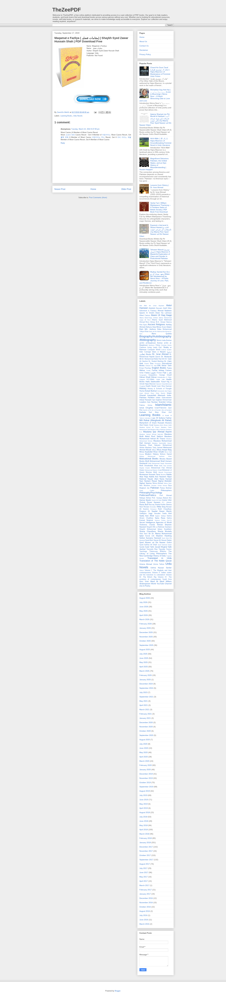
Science (149, 520)
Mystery (163, 474)
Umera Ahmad (145, 564)
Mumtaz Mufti (151, 472)
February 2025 (145, 675)
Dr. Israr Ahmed (160, 354)
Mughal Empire (144, 468)
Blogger (117, 991)
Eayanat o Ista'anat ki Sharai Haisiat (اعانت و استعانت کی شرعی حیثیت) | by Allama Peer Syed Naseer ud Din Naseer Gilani (155, 230)
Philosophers (166, 490)
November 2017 (146, 851)
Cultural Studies (166, 349)
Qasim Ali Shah (157, 500)
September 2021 (146, 697)
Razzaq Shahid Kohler (157, 505)
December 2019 (146, 774)
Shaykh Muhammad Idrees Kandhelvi (155, 529)
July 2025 (143, 654)
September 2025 (146, 645)
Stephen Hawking (164, 536)
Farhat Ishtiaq (158, 370)
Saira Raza (160, 518)
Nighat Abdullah (165, 481)
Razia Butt (143, 504)
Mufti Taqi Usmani (165, 465)
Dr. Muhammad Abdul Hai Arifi (153, 359)
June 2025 (143, 658)
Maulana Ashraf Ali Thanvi (149, 427)
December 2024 (146, 684)
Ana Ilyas (143, 325)
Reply (63, 143)
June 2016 (143, 920)
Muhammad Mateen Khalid (153, 470)
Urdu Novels (78, 116)
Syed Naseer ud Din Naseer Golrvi (155, 542)
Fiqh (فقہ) (167, 373)
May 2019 (143, 804)
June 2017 (143, 872)
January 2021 (145, 718)
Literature (148, 418)
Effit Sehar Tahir (164, 365)
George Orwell (165, 375)
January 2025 (145, 680)
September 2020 (146, 735)
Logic (153, 418)
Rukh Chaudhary (165, 509)
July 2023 (143, 692)
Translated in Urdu (159, 558)
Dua (151, 363)
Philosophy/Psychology (150, 492)
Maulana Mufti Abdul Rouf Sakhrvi (155, 435)
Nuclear (153, 485)
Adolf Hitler (167, 308)
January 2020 (145, 769)
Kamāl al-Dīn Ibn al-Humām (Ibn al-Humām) (157, 410)
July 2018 (143, 817)
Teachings (143, 551)
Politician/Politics (147, 495)
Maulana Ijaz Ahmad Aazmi (157, 431)
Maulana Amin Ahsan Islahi (163, 425)
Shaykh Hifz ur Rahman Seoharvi (159, 527)
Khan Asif (167, 412)
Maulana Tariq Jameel (153, 448)
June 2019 (143, 800)
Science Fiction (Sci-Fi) (163, 520)
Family (148, 370)
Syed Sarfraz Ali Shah (148, 545)
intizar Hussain (145, 400)
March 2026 (144, 619)
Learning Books (66, 116)
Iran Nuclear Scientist (156, 402)
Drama (146, 363)
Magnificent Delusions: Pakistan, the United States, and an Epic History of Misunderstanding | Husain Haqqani (154, 164)
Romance (153, 509)
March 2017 (144, 885)
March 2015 (144, 924)
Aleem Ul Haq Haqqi (161, 315)
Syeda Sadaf (144, 547)
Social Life (149, 536)
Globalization (161, 377)
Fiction (159, 373)
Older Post (126, 189)
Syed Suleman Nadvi (165, 545)
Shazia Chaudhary (147, 531)
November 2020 (146, 727)
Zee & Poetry (144, 586)
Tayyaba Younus (165, 549)
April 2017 (143, 881)
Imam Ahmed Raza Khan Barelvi (152, 393)
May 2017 (143, 877)
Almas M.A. (155, 322)
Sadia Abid (167, 513)
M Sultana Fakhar (164, 418)
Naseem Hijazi (165, 477)
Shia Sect (143, 534)
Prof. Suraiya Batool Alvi (162, 498)
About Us (143, 41)
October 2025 (145, 641)
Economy (158, 363)
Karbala (142, 412)
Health (148, 386)
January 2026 (145, 628)
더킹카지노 (106, 135)
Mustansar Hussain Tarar (149, 474)
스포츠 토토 (70, 135)
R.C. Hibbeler (167, 502)
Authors (152, 329)
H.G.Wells (150, 379)
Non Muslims (144, 485)
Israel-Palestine (160, 408)
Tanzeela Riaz (152, 549)
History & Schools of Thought (160, 389)
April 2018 (143, 829)
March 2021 (144, 709)
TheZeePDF (66, 10)
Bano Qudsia (162, 334)
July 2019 (143, 795)
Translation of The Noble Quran (155, 561)
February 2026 (145, 624)
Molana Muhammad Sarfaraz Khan (155, 456)
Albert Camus (144, 315)
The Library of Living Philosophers (155, 552)
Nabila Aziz (153, 477)
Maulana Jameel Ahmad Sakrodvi (151, 434)
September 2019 (146, 787)
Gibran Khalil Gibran (148, 377)
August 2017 (144, 864)
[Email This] (99, 112)
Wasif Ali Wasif (157, 581)
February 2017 (145, 890)
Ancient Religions (156, 324)
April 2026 (143, 615)
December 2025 (146, 632)
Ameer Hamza (166, 322)
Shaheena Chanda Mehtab (151, 525)
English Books (159, 368)
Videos (141, 570)
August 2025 (144, 649)
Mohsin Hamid (166, 454)
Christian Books (166, 345)
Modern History (152, 454)
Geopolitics (153, 375)
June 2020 (143, 748)
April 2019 (143, 808)
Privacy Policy (145, 54)
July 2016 (143, 915)
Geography (143, 375)
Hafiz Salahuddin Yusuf (156, 382)
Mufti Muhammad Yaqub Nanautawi (160, 463)
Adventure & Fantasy (148, 311)
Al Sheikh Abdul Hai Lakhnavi (159, 313)
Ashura (149, 327)
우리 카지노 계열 (124, 137)
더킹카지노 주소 (98, 137)
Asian (164, 327)
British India (161, 340)
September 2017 (146, 860)
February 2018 (145, 838)
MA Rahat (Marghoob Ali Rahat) (155, 420)
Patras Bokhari (166, 488)
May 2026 (143, 611)
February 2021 (145, 714)
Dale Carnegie (145, 352)
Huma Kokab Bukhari (148, 391)
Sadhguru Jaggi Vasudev (150, 513)
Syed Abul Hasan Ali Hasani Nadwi (158, 540)
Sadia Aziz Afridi (146, 516)
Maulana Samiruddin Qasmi (162, 443)
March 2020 (144, 761)
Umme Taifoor (158, 564)
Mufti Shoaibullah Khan (148, 466)
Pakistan (154, 488)
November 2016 (146, 902)
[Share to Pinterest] (109, 112)
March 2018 (144, 834)
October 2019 (145, 782)
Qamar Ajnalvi (145, 500)
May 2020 (143, 752)
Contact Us (144, 46)
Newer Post (59, 189)
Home (93, 189)
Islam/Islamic (163, 404)
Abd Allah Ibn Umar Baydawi (151, 305)
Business (152, 345)
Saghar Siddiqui (160, 516)
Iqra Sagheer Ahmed (160, 400)
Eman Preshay (145, 368)
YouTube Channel (164, 584)
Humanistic (161, 391)
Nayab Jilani (153, 479)
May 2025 (143, 662)
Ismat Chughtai (146, 408)
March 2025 (144, 671)
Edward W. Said (151, 365)
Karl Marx (154, 412)
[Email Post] (95, 112)
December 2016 (146, 898)
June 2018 (143, 821)
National (142, 479)
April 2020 (143, 757)
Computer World (154, 350)
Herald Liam (156, 386)
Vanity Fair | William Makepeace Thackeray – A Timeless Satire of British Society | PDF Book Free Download (160, 207)
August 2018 (144, 812)
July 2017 (143, 868)
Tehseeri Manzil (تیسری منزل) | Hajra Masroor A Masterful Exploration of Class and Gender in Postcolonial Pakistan (160, 254)
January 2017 (145, 894)
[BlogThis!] (102, 112)
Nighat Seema (145, 483)
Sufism (142, 538)
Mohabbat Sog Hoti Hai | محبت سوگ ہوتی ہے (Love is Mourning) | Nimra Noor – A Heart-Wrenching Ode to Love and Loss (155, 95)
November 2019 (146, 778)
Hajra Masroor (150, 384)
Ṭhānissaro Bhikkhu (157, 551)
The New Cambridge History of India (155, 554)
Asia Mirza (156, 327)
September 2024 (146, 688)
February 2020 (145, 765)
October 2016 (145, 907)
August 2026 (144, 598)
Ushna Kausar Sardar (161, 568)
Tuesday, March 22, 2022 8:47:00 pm (85, 129)
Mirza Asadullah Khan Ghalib (151, 452)
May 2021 (143, 701)
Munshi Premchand (165, 472)
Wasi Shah (144, 581)
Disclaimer (143, 50)
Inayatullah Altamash (156, 395)
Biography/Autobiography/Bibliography (155, 338)
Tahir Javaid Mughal (158, 547)
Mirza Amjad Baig (164, 450)
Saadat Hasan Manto (162, 511)
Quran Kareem (153, 502)
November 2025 (146, 637)
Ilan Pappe (168, 391)
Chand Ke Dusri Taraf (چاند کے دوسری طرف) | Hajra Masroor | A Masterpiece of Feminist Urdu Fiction (160, 71)
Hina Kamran (167, 386)
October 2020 (145, 731)
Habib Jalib (160, 379)
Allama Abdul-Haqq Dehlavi (148, 318)
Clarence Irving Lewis (148, 347)
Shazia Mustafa (165, 531)
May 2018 (143, 825)
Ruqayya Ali (144, 511)
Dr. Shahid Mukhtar (156, 361)
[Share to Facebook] (107, 112)
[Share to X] (104, 112)
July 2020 (143, 744)
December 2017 (146, 847)
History (142, 388)
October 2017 (145, 855)
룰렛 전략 (64, 137)
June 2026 (143, 607)
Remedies (153, 507)
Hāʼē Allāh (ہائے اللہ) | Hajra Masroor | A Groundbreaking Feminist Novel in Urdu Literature (160, 141)
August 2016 (144, 911)
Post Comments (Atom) (98, 197)
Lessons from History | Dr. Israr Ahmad (159, 186)
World (153, 584)
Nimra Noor (168, 483)
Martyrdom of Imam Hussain (151, 423)
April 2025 (143, 667)
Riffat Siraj (161, 507)
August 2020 (144, 740)
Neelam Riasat (150, 481)
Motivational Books (148, 458)
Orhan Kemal (162, 485)
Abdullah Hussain (155, 308)
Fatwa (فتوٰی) (150, 373)
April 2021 (143, 705)
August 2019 (144, 791)
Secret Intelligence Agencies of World (155, 522)
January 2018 (145, 842)
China (158, 345)
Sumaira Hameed (153, 538)
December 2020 (146, 722)
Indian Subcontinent (164, 398)
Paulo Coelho (146, 490)
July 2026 (143, 602)
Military (154, 450)
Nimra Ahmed (157, 483)
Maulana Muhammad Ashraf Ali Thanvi (155, 437)
